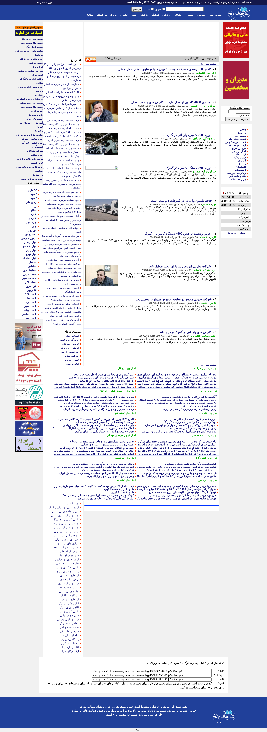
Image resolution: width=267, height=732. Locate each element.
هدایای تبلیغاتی (35, 150)
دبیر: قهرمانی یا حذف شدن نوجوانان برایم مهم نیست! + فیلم (101, 377)
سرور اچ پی (36, 110)
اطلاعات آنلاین (29, 278)
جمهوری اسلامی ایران (67, 539)
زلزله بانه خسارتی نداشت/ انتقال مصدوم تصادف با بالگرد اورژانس (98, 425)
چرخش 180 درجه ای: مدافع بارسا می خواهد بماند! (106, 380)
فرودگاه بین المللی (69, 339)
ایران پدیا (38, 66)
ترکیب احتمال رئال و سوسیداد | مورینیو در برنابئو (108, 470)
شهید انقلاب (72, 503)
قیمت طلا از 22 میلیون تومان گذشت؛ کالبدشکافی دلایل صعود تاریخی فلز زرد (93, 486)
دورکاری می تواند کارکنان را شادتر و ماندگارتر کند (189, 422)
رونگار (121, 368)
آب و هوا (227, 2)
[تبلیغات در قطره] (29, 34)
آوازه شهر (31, 222)
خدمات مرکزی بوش (32, 178)
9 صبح (33, 198)
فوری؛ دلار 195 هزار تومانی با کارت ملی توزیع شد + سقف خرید (182, 492)
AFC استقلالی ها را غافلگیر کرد (62, 92)
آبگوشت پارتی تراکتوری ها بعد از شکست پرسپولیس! (188, 396)
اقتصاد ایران (30, 310)
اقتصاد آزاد (201, 457)
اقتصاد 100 (31, 294)
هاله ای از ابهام (71, 635)
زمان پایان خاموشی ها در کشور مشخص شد (193, 428)
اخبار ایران (31, 250)
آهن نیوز (32, 230)
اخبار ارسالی (30, 242)
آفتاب (34, 214)
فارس (213, 237)
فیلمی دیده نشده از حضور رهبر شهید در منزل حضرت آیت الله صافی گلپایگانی (61, 184)
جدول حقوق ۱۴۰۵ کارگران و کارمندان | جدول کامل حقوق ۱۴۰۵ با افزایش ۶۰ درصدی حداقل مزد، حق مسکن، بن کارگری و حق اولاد (145, 450)
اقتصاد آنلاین (30, 306)
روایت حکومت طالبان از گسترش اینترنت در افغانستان (105, 422)
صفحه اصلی (245, 2)
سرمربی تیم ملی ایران (66, 531)
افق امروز (31, 286)
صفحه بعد (210, 63)
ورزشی (166, 14)
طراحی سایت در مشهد (30, 70)
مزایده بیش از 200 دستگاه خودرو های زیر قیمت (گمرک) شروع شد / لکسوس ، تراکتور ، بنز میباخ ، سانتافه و (158, 380)
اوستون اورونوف (70, 347)
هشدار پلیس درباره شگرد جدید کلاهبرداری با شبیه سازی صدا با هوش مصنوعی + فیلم (171, 486)
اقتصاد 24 (32, 298)
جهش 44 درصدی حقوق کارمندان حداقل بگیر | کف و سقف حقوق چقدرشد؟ (93, 383)
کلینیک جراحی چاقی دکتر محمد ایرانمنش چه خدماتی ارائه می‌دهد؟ (98, 495)
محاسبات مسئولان (69, 623)
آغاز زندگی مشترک (68, 603)
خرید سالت (37, 154)
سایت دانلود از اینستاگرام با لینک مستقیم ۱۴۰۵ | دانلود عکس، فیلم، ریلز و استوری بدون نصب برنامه (162, 447)
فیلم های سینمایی (69, 615)
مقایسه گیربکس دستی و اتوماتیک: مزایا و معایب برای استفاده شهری (97, 406)
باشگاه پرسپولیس (69, 639)
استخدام (187, 2)
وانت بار (38, 130)
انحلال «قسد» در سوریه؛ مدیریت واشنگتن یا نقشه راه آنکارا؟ (101, 428)
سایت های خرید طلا (32, 38)
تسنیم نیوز (119, 412)
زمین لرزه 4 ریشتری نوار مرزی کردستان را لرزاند (189, 409)
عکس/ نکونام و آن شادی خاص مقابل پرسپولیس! (190, 463)
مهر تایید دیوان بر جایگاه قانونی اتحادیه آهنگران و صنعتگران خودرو (99, 403)
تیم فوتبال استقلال (69, 551)
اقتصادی (190, 14)
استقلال (33, 262)
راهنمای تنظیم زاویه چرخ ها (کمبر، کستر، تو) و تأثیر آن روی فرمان (98, 409)
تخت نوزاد (37, 74)
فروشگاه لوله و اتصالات (30, 98)
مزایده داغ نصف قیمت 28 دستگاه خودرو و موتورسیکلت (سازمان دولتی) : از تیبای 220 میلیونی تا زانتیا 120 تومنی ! (155, 377)
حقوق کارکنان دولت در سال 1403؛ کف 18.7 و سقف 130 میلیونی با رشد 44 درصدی (171, 489)
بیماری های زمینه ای (68, 543)
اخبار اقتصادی (30, 246)
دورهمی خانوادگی (69, 631)
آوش (34, 226)
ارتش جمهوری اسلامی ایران (63, 507)
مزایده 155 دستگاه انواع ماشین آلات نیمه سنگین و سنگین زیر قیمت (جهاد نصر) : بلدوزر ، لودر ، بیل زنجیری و (158, 383)
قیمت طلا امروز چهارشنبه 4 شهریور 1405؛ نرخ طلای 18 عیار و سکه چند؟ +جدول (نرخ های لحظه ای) (61, 132)
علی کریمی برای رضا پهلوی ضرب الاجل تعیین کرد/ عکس (103, 374)
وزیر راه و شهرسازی (67, 571)
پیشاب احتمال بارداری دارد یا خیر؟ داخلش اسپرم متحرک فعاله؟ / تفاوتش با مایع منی (62, 172)
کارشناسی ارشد (70, 351)
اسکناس (32, 266)
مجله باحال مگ (34, 46)
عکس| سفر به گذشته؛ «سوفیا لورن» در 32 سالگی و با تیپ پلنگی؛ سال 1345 (175, 476)
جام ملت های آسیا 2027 (66, 547)
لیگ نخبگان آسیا (70, 651)
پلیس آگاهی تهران (69, 611)
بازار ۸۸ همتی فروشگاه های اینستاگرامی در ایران (190, 419)
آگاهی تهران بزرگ (69, 607)
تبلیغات (121, 479)
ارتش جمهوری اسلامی (67, 559)
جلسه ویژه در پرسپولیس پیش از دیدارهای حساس (107, 444)
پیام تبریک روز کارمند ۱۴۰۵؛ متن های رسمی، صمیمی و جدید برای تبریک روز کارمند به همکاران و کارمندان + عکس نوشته (151, 441)
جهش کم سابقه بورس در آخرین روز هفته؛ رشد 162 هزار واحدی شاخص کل (175, 498)
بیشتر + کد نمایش (236, 232)
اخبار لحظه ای (29, 258)
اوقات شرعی (213, 2)
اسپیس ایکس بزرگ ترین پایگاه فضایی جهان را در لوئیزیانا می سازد (180, 425)
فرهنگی (155, 14)
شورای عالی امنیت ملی (66, 527)
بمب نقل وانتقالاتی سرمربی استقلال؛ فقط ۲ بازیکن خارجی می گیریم (97, 447)
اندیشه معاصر (199, 435)
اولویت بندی (72, 363)
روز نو (204, 390)
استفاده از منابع (70, 599)
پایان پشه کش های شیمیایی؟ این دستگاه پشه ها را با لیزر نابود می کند (179, 431)
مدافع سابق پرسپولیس (66, 535)
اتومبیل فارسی (29, 238)
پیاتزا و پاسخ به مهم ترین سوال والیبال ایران (110, 476)
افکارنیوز (32, 290)
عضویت (41, 2)
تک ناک (203, 412)
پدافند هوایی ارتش (69, 591)
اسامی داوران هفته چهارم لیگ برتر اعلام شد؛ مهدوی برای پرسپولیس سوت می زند (90, 453)
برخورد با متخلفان (69, 579)
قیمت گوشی (36, 62)
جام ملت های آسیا (69, 627)
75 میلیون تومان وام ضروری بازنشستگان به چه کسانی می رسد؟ (181, 403)
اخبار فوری (31, 254)
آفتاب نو (33, 218)
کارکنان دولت (72, 355)
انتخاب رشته (72, 335)
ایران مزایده (200, 368)
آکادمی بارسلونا (70, 647)
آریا (35, 206)
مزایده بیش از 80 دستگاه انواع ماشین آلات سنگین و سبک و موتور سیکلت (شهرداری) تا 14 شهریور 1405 (160, 386)
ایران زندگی (209, 138)
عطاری (39, 94)
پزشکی (144, 14)
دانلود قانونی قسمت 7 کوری (119, 489)
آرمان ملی (31, 202)
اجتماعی (178, 14)
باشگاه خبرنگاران (69, 595)
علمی (134, 14)
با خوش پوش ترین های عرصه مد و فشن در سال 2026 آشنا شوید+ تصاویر (94, 386)
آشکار (34, 210)
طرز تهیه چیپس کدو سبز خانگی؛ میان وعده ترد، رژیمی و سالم (183, 495)
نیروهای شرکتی (70, 343)
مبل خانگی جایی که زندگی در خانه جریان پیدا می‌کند (106, 498)
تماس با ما (199, 2)
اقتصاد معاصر (209, 335)
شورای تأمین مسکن (68, 619)
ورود (49, 2)
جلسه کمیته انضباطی (67, 563)
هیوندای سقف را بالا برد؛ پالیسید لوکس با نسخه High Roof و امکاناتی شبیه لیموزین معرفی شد (83, 396)
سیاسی (201, 14)
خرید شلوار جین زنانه (31, 58)
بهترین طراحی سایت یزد (29, 134)
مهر (214, 204)
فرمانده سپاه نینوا (69, 555)
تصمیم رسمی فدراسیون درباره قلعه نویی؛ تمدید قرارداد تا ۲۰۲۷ (100, 441)
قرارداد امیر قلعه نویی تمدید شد (199, 406)
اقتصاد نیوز (31, 318)
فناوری (124, 14)
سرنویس (120, 457)
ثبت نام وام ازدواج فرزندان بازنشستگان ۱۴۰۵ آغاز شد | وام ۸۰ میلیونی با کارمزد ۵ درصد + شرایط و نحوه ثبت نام (155, 453)
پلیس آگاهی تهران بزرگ (66, 519)
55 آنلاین (32, 190)
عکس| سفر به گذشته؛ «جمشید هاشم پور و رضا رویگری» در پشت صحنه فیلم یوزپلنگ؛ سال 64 (166, 466)
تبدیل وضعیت (72, 359)
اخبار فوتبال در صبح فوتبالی (121, 435)
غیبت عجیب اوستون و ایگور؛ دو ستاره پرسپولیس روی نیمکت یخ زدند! (179, 473)
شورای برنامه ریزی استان (65, 515)
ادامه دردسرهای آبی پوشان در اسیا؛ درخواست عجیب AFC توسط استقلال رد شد (173, 399)
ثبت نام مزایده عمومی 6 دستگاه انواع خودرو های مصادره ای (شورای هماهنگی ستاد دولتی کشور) (165, 374)
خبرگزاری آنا (209, 171)
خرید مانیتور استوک (32, 138)
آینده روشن (31, 234)
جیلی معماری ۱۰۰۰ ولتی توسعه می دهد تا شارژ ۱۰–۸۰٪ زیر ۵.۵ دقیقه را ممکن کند (89, 399)
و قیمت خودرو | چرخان (112, 390)
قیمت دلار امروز (34, 118)
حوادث (113, 14)
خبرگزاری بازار (208, 105)
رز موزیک (37, 174)
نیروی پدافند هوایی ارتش (65, 511)
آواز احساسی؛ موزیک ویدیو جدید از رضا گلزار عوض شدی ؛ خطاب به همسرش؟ (61, 219)
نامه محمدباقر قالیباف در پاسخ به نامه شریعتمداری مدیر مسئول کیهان (96, 473)
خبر (235, 2)
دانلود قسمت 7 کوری (122, 492)
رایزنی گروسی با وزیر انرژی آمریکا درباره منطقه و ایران (103, 463)
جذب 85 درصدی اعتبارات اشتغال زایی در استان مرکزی (104, 431)
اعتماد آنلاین (31, 282)
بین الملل (102, 14)
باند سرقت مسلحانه (68, 587)
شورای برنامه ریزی (68, 583)
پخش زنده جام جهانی (31, 102)
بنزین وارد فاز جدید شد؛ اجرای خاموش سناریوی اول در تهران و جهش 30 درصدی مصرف (63, 152)
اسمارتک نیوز (30, 270)
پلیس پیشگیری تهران (68, 567)
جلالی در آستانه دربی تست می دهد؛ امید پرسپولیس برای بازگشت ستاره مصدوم (91, 450)
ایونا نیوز (202, 479)
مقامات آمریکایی (70, 643)
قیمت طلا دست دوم (32, 42)
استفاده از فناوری (69, 575)
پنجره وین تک (35, 114)
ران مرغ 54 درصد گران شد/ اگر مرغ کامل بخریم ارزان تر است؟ (181, 470)
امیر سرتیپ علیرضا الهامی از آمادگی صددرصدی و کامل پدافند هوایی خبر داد (93, 466)
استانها (90, 14)
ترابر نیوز (211, 72)
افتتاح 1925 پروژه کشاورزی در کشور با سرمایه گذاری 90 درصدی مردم (96, 419)
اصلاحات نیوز (30, 274)
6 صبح (33, 194)
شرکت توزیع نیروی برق (66, 523)
